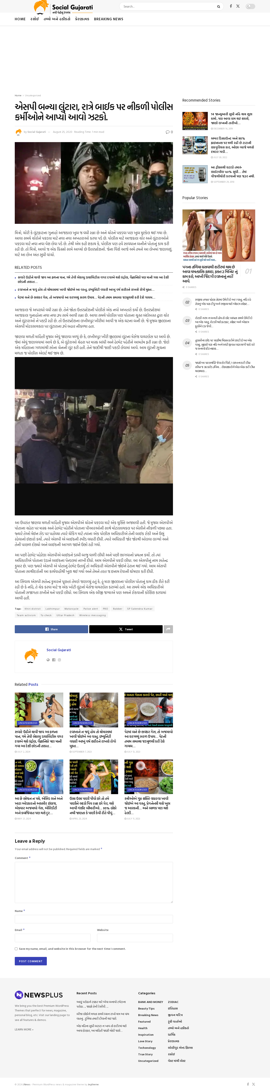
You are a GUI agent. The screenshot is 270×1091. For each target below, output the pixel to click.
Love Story (145, 1041)
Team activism (26, 615)
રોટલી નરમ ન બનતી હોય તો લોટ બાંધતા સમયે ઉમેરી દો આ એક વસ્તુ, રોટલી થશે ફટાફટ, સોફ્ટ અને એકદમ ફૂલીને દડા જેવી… (223, 322)
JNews (26, 1084)
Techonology (147, 1047)
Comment (23, 858)
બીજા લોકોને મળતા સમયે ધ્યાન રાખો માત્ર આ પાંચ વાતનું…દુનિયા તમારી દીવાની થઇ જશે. (103, 1016)
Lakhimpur (53, 608)
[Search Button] (219, 6)
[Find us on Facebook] (231, 6)
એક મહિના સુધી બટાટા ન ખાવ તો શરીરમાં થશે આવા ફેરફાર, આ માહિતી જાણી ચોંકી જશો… (102, 1028)
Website (102, 930)
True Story (145, 1054)
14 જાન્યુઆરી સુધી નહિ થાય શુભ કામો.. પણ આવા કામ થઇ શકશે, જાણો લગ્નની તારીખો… (231, 118)
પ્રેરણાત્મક (82, 19)
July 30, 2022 (220, 157)
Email (20, 930)
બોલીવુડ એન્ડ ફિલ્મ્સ (180, 1047)
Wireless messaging (92, 615)
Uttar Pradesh (65, 615)
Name (20, 911)
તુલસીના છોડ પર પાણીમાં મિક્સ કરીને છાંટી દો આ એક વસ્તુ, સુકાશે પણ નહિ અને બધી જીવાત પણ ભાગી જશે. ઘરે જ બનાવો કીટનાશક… (225, 344)
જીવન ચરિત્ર (175, 1015)
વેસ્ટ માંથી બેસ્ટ (176, 1060)
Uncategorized (33, 95)
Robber (117, 608)
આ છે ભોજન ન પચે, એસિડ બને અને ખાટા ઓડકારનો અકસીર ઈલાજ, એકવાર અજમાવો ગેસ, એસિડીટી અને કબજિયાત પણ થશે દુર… (39, 805)
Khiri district (33, 608)
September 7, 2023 (82, 751)
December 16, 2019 (223, 128)
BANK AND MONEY (150, 1002)
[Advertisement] (135, 57)
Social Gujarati (36, 132)
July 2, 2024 (23, 751)
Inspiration (146, 1034)
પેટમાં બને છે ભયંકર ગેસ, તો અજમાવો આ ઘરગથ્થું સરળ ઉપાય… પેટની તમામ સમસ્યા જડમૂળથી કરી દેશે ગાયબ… (86, 297)
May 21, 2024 (24, 818)
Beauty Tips (146, 1008)
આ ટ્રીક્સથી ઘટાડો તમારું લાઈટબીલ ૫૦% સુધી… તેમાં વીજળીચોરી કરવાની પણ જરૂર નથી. (233, 172)
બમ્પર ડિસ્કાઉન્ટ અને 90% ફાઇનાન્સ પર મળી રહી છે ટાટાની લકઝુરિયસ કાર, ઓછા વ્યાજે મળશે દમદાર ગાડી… (232, 145)
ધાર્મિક (171, 1034)
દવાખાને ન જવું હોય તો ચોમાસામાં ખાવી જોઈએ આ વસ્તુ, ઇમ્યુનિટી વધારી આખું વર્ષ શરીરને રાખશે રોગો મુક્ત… (86, 289)
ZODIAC (173, 1002)
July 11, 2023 (133, 818)
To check (46, 615)
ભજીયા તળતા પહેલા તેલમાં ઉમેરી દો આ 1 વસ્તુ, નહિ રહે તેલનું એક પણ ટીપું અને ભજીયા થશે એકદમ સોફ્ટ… (223, 301)
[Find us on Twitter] (238, 6)
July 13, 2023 (133, 751)
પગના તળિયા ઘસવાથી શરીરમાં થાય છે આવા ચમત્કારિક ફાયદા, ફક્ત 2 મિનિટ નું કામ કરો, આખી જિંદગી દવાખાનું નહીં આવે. (209, 274)
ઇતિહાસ (173, 1008)
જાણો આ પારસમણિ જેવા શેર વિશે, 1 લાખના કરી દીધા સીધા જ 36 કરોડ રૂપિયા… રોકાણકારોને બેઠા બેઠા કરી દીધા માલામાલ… (225, 366)
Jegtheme (93, 1084)
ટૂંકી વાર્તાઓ (175, 1021)
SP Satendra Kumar (140, 608)
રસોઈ (34, 19)
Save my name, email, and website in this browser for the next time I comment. (72, 948)
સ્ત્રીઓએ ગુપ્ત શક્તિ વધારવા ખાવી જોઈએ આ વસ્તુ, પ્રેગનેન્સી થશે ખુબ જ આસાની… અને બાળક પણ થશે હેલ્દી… (147, 805)
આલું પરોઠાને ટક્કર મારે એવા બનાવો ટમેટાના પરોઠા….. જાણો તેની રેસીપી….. (101, 1004)
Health (142, 1028)
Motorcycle (72, 608)
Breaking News (108, 19)
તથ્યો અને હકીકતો (57, 19)
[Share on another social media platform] (168, 629)
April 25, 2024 (79, 818)
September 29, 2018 (223, 181)
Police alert (91, 608)
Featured (144, 1021)
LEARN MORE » (24, 1029)
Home (20, 19)
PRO (105, 608)
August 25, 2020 (62, 132)
